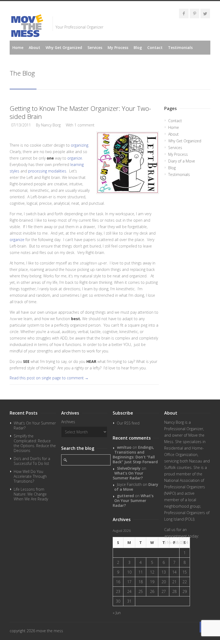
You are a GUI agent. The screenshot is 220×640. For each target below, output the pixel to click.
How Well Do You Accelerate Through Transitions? (30, 476)
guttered (125, 495)
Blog (138, 47)
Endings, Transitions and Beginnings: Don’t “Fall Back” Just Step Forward (135, 454)
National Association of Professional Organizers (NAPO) (184, 487)
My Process (118, 47)
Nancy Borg (51, 125)
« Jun (117, 612)
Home (17, 47)
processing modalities (47, 171)
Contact (155, 47)
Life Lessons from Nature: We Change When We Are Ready (31, 494)
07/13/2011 (21, 125)
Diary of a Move (181, 161)
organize (74, 158)
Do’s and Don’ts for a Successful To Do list (32, 461)
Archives (68, 421)
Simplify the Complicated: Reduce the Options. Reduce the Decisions (35, 443)
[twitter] (205, 13)
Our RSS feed (128, 423)
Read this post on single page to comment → (49, 377)
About (34, 47)
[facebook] (184, 13)
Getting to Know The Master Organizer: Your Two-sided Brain (80, 112)
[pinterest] (194, 13)
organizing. (80, 145)
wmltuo (124, 447)
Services (94, 47)
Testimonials (180, 47)
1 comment (84, 125)
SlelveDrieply (129, 468)
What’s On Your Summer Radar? (35, 425)
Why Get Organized (64, 47)
